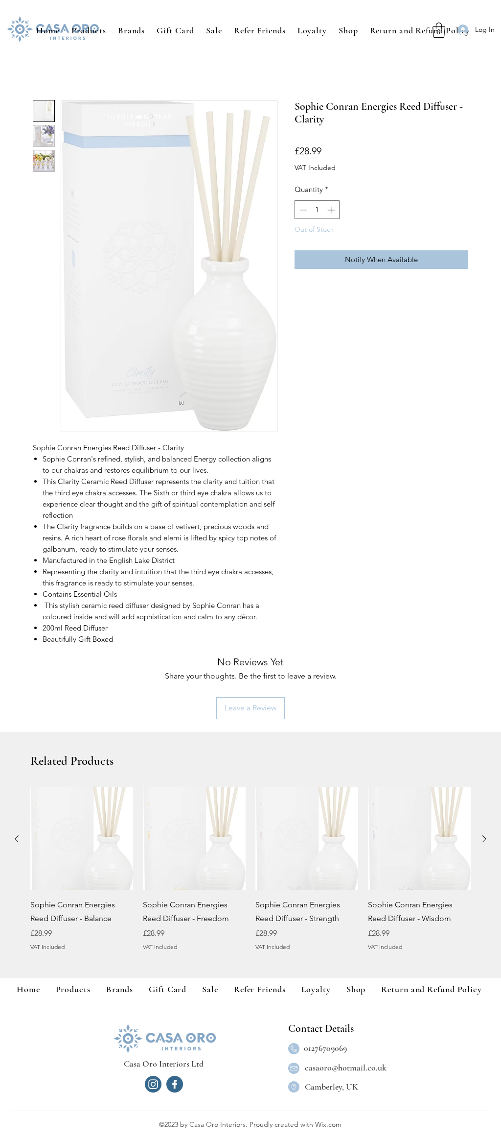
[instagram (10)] (153, 1084)
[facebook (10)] (174, 1084)
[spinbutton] (317, 210)
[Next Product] (484, 839)
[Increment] (332, 210)
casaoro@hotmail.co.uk (346, 1067)
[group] (250, 876)
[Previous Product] (17, 839)
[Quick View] (81, 838)
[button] (131, 30)
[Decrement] (302, 210)
